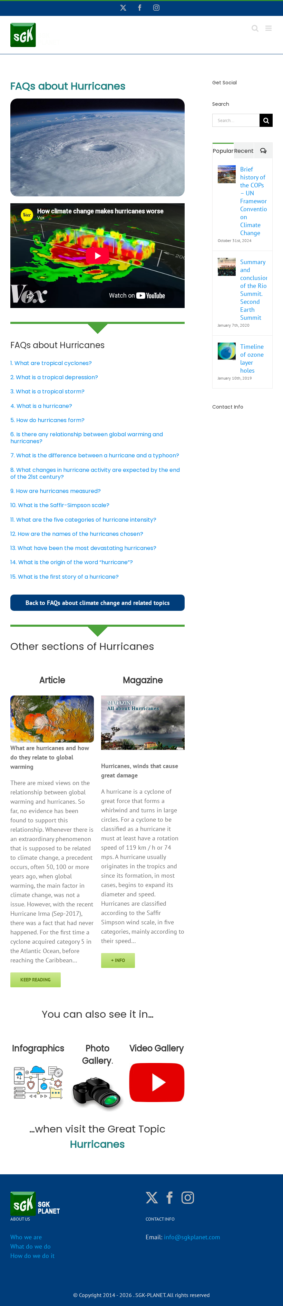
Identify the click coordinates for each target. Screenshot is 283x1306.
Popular (223, 151)
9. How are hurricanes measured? (55, 491)
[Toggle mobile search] (255, 28)
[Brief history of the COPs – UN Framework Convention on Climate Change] (227, 170)
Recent (244, 151)
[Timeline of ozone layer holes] (227, 347)
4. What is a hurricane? (41, 406)
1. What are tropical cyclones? (51, 363)
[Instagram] (188, 1198)
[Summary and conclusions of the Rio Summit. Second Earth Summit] (227, 263)
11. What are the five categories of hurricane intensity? (83, 520)
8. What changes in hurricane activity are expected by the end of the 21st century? (95, 473)
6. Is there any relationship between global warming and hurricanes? (86, 437)
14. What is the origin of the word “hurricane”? (71, 562)
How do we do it (32, 1256)
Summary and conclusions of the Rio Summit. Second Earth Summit (253, 289)
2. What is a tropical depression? (54, 377)
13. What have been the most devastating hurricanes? (83, 548)
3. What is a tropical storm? (47, 391)
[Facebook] (170, 1198)
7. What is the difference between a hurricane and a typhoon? (94, 455)
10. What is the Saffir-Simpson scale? (59, 505)
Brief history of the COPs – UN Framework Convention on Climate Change (253, 201)
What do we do (30, 1246)
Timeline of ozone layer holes (252, 358)
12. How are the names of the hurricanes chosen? (76, 534)
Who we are (26, 1237)
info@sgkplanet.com (192, 1237)
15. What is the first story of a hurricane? (64, 577)
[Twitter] (152, 1198)
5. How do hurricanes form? (47, 420)
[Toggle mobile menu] (269, 28)
